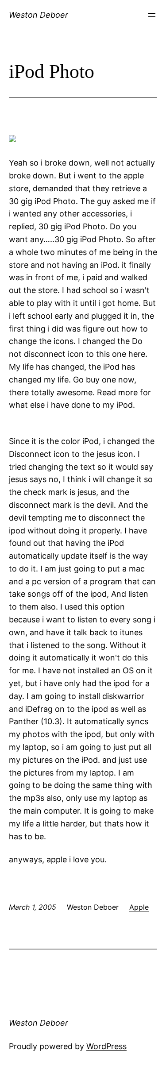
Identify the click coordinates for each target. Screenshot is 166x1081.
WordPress (106, 1046)
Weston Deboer (38, 14)
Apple (139, 907)
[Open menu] (152, 15)
